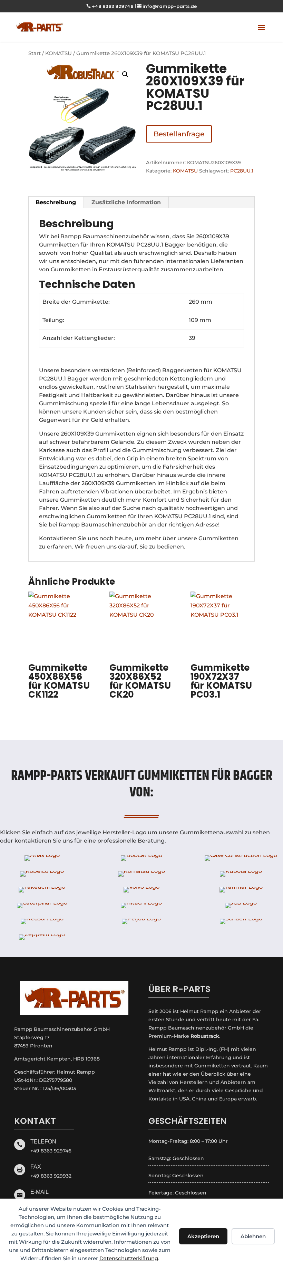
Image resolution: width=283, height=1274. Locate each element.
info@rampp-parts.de (167, 6)
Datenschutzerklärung (128, 1258)
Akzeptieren (203, 1236)
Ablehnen (253, 1236)
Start (34, 53)
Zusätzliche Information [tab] (126, 202)
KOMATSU (58, 53)
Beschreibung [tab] (56, 202)
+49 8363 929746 (110, 6)
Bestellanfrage (179, 134)
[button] (125, 74)
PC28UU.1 (241, 171)
